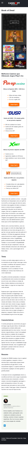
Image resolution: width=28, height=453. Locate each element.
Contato (3, 438)
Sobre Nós (20, 438)
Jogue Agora (14, 104)
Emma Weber (7, 404)
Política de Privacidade (11, 438)
